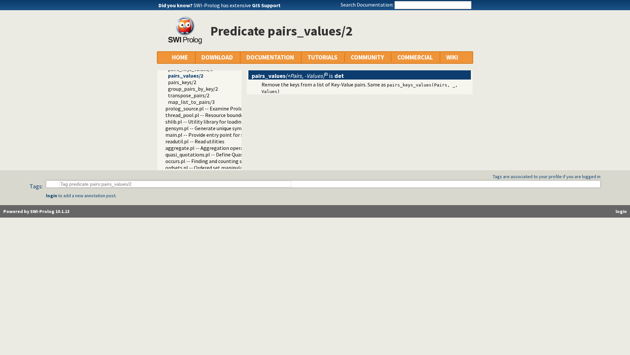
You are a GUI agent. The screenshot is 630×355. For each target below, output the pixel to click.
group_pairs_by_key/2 (193, 88)
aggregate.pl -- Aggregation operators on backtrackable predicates (241, 148)
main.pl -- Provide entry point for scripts (210, 134)
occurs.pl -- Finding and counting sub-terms (214, 161)
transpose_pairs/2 (188, 95)
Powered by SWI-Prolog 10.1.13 (36, 211)
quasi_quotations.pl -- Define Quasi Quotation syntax (224, 154)
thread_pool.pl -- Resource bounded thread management (229, 115)
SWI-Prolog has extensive (237, 5)
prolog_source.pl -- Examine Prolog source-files (219, 108)
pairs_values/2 (185, 75)
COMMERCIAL (415, 57)
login (51, 196)
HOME (180, 57)
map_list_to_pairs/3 (191, 102)
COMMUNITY (367, 57)
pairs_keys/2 (182, 82)
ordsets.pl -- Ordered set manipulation (208, 167)
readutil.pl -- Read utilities (194, 141)
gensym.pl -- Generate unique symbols (208, 128)
